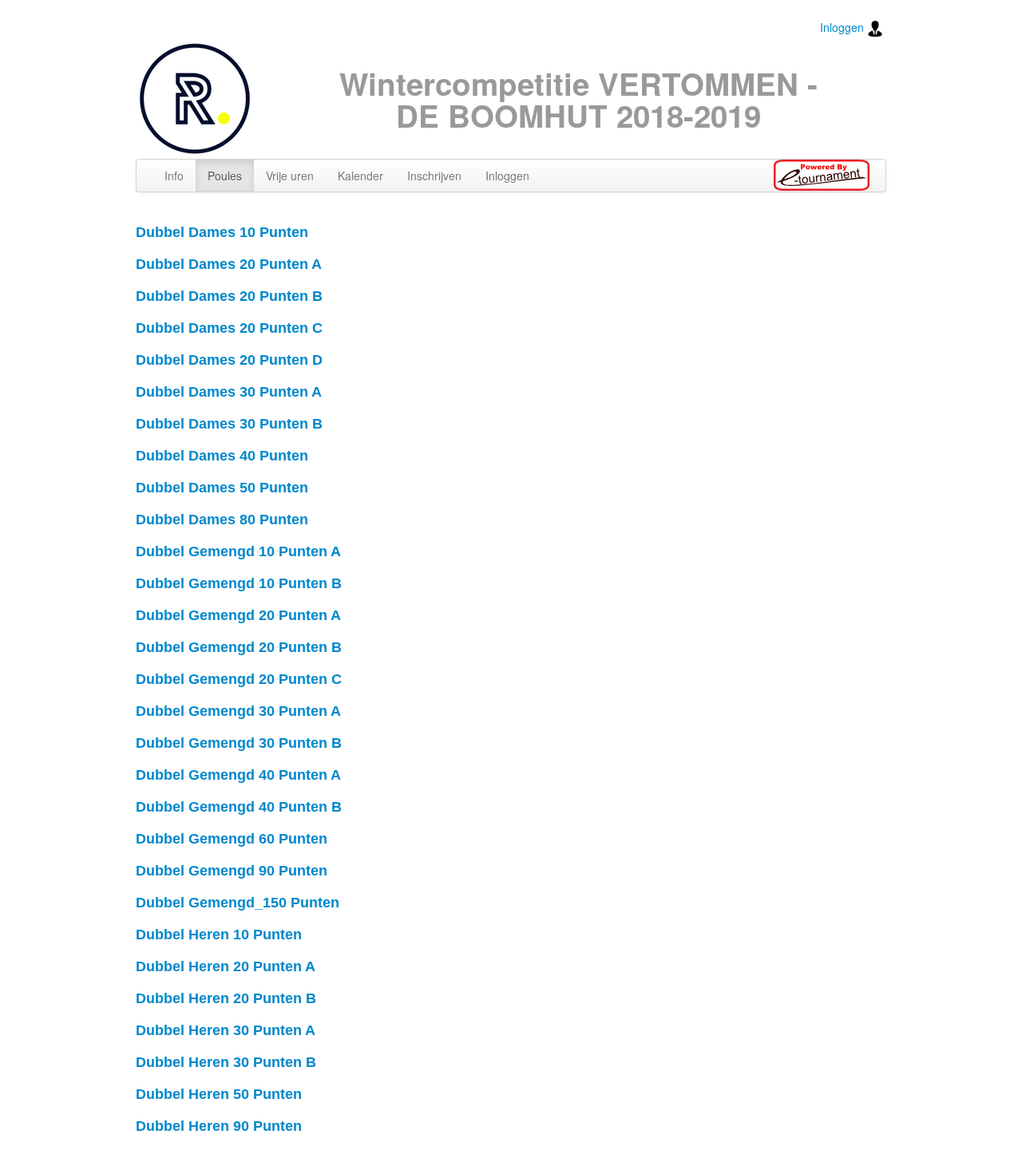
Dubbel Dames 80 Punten (222, 520)
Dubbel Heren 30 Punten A (225, 1030)
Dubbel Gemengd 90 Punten (231, 871)
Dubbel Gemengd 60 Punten (231, 839)
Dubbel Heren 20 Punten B (226, 998)
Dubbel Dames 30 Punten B (229, 424)
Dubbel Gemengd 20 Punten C (239, 679)
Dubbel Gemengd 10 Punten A (238, 551)
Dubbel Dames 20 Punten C (229, 328)
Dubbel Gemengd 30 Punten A (238, 711)
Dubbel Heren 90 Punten (219, 1126)
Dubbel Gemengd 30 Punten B (239, 743)
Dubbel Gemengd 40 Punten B (239, 807)
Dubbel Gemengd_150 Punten (237, 903)
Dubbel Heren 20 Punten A (225, 966)
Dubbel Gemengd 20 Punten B (239, 647)
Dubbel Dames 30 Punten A (229, 392)
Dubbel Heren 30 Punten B (226, 1062)
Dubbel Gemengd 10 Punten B (239, 583)
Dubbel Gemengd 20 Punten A (238, 615)
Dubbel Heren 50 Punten (219, 1094)
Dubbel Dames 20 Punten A (229, 264)
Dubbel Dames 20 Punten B (229, 296)
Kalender (360, 176)
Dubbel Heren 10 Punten (219, 935)
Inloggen (843, 27)
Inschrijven (434, 176)
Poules (225, 176)
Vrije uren (290, 176)
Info (174, 176)
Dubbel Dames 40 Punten (222, 456)
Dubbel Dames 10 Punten (222, 232)
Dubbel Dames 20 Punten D (229, 360)
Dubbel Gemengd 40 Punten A (238, 775)
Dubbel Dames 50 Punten (222, 488)
